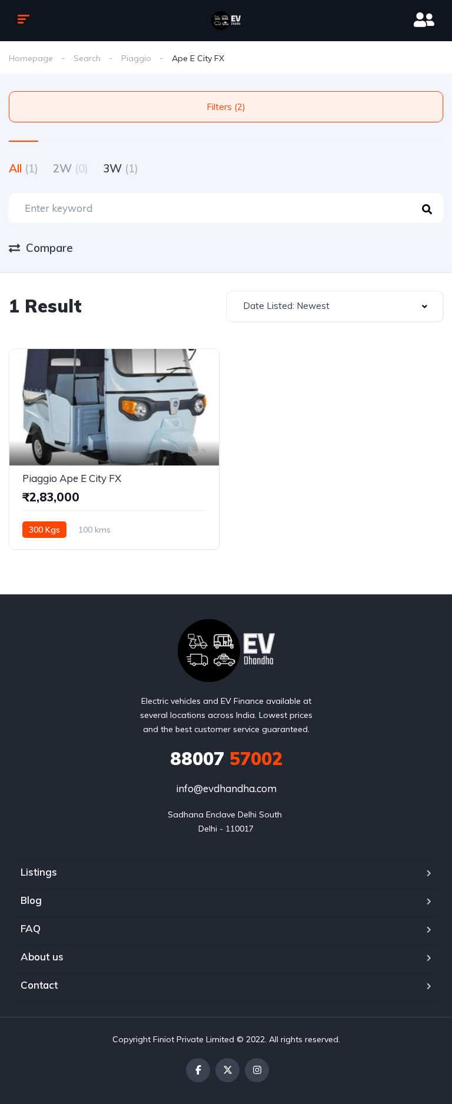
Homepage (31, 58)
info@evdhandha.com (226, 788)
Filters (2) (226, 106)
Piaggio (136, 58)
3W (120, 168)
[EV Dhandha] (226, 20)
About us (42, 956)
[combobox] (334, 306)
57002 (226, 758)
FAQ (31, 928)
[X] (227, 1070)
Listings (39, 872)
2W (70, 168)
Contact (39, 985)
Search (87, 58)
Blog (31, 900)
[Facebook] (198, 1070)
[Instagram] (257, 1070)
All (23, 168)
